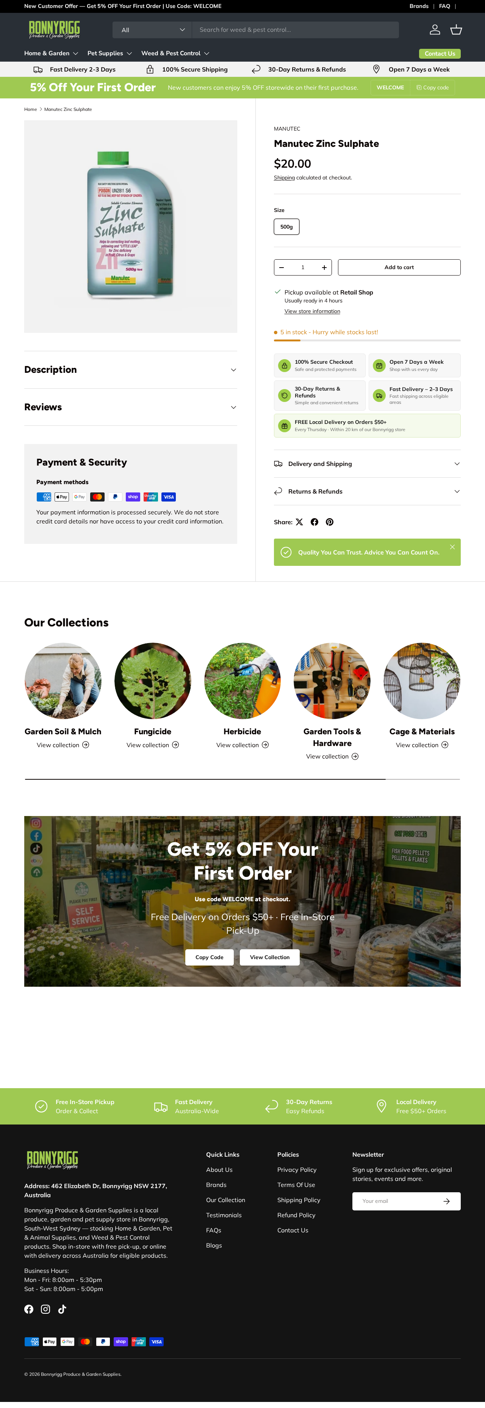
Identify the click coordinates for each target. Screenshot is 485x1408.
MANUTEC (287, 128)
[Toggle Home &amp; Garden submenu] (75, 53)
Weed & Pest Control (170, 53)
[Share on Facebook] (314, 522)
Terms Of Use (296, 1184)
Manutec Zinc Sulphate (68, 109)
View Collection (269, 957)
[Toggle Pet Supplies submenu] (129, 53)
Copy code (436, 87)
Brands (419, 6)
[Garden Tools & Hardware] (332, 681)
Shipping (284, 177)
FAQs (213, 1230)
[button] (456, 29)
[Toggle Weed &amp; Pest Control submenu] (206, 53)
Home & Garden (46, 53)
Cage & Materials (422, 731)
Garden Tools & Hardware (332, 737)
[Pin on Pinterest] (329, 522)
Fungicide (152, 731)
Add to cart (399, 267)
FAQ (444, 6)
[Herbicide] (242, 681)
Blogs (214, 1245)
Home (30, 109)
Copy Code (210, 957)
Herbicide (242, 731)
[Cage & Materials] (421, 681)
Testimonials (224, 1215)
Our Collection (225, 1200)
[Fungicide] (152, 681)
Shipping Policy (299, 1200)
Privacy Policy (297, 1169)
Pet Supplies (105, 53)
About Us (219, 1169)
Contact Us (292, 1230)
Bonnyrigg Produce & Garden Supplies (80, 1374)
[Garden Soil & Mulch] (63, 681)
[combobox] (256, 29)
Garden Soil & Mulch (63, 731)
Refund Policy (296, 1215)
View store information (312, 311)
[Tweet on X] (299, 522)
